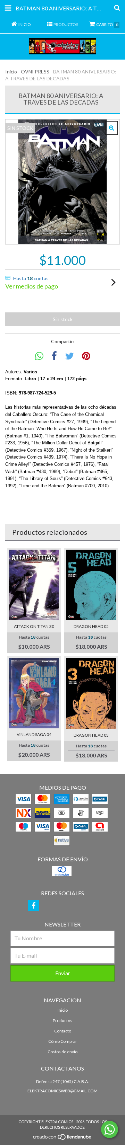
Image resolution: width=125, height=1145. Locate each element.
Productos (62, 1020)
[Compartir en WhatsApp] (39, 356)
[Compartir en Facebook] (54, 356)
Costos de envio (62, 1051)
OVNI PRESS (35, 71)
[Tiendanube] (62, 1138)
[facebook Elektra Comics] (33, 905)
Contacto (62, 1030)
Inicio (11, 71)
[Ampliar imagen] (111, 128)
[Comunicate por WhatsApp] (109, 1129)
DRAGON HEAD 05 (91, 626)
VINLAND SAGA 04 (34, 734)
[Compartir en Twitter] (69, 356)
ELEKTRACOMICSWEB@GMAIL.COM (62, 1090)
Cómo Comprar (62, 1041)
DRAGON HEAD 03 (91, 735)
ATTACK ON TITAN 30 (34, 626)
